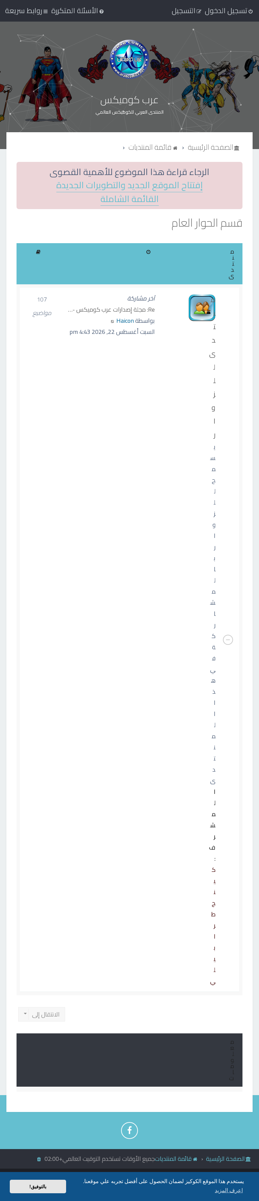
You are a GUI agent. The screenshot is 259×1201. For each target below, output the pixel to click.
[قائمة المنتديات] (129, 59)
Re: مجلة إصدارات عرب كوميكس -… (111, 309)
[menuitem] (78, 10)
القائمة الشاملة (129, 199)
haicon (125, 320)
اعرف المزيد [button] (229, 1190)
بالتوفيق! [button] (38, 1186)
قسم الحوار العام (207, 222)
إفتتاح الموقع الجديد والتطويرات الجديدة (129, 185)
